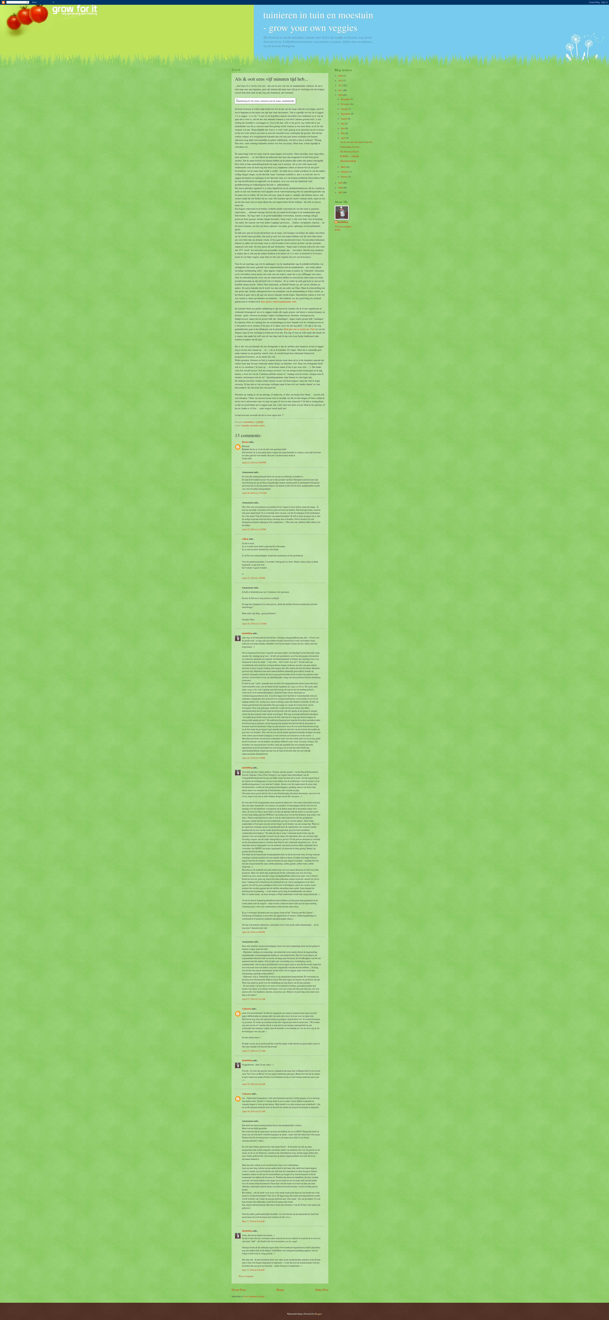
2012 (340, 85)
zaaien (262, 425)
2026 (340, 75)
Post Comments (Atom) (254, 1296)
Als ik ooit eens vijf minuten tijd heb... (356, 142)
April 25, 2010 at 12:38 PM (254, 529)
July (343, 123)
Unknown (246, 1008)
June (343, 128)
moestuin (254, 425)
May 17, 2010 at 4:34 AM (253, 1221)
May (343, 133)
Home (280, 1290)
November (346, 103)
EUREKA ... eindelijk (349, 156)
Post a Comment (246, 1276)
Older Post (321, 1290)
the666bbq (247, 633)
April (343, 137)
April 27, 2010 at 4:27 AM (253, 1050)
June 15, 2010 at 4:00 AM (253, 1269)
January (344, 176)
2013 (340, 80)
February (345, 171)
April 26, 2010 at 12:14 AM (254, 623)
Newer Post (239, 1290)
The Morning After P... (350, 151)
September (346, 113)
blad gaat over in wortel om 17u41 (299, 329)
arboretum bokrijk (348, 160)
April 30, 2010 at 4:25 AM (253, 1111)
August (344, 118)
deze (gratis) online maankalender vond (278, 301)
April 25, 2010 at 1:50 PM (253, 577)
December (345, 99)
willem (245, 538)
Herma (245, 442)
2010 (340, 94)
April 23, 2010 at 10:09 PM (254, 462)
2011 (340, 90)
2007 (340, 192)
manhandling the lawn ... (350, 146)
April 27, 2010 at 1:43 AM (253, 998)
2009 (340, 182)
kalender (245, 425)
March (344, 166)
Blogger (318, 1313)
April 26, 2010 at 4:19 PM (253, 757)
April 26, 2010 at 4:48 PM (253, 931)
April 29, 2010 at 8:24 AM (253, 1084)
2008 (340, 187)
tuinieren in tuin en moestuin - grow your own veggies (318, 21)
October (344, 108)
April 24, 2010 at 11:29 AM (254, 492)
